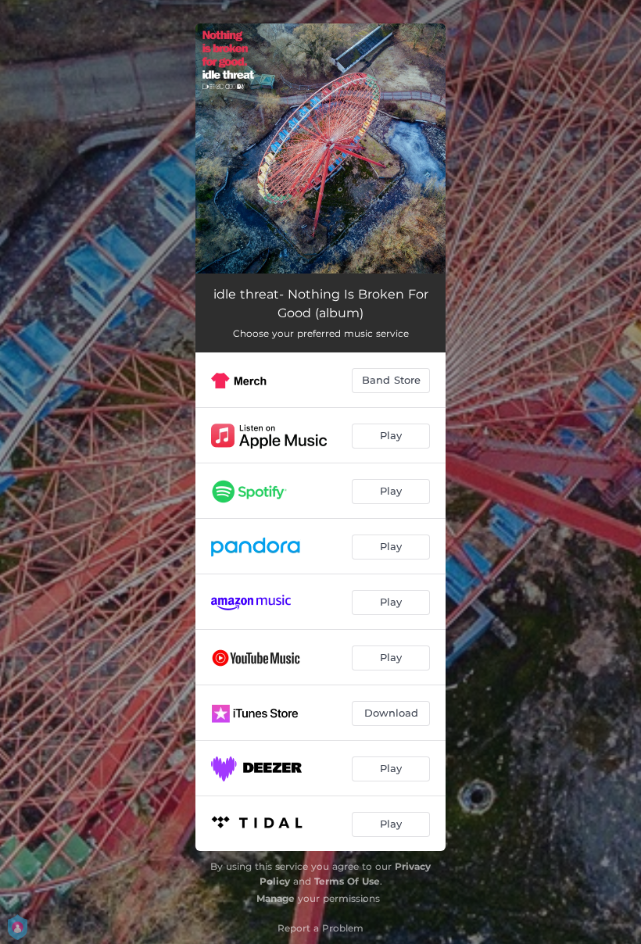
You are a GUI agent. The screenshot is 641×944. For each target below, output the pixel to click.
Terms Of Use (347, 881)
